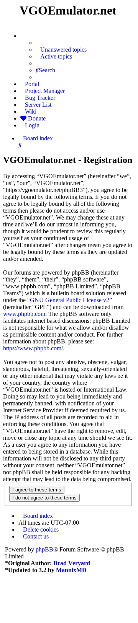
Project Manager (45, 91)
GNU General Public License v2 (69, 300)
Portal (32, 84)
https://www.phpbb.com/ (33, 348)
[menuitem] (61, 49)
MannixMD (71, 570)
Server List (38, 104)
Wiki (30, 111)
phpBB (44, 549)
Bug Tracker (40, 97)
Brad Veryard (71, 563)
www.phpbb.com (24, 314)
